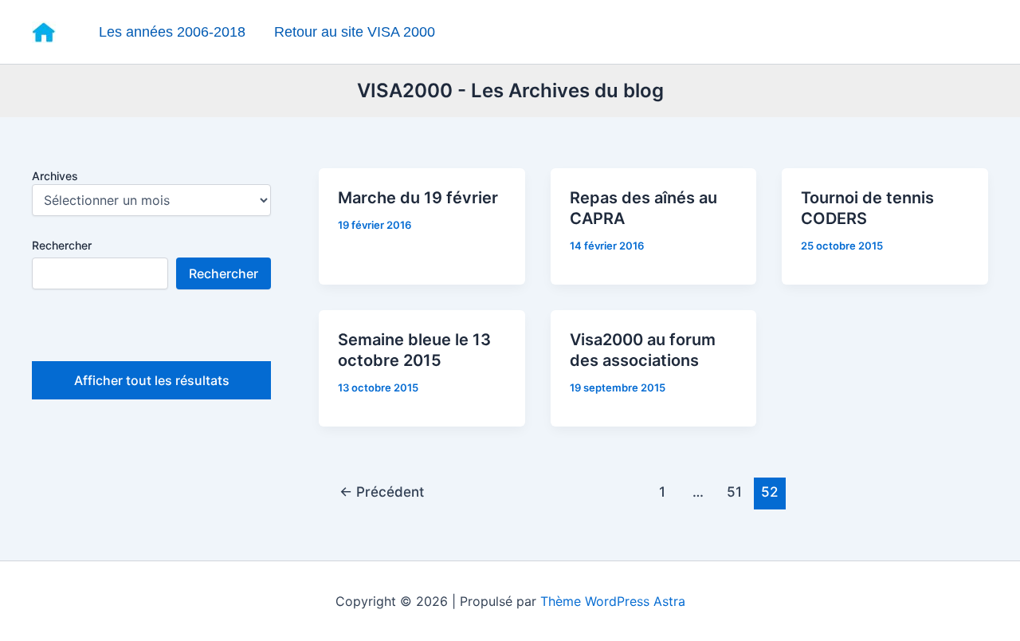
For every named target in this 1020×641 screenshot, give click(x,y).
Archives (55, 176)
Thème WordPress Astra (612, 601)
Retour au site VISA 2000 (354, 32)
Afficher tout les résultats (152, 380)
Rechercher (62, 245)
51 (734, 491)
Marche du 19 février (418, 197)
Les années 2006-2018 (172, 32)
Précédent (381, 491)
